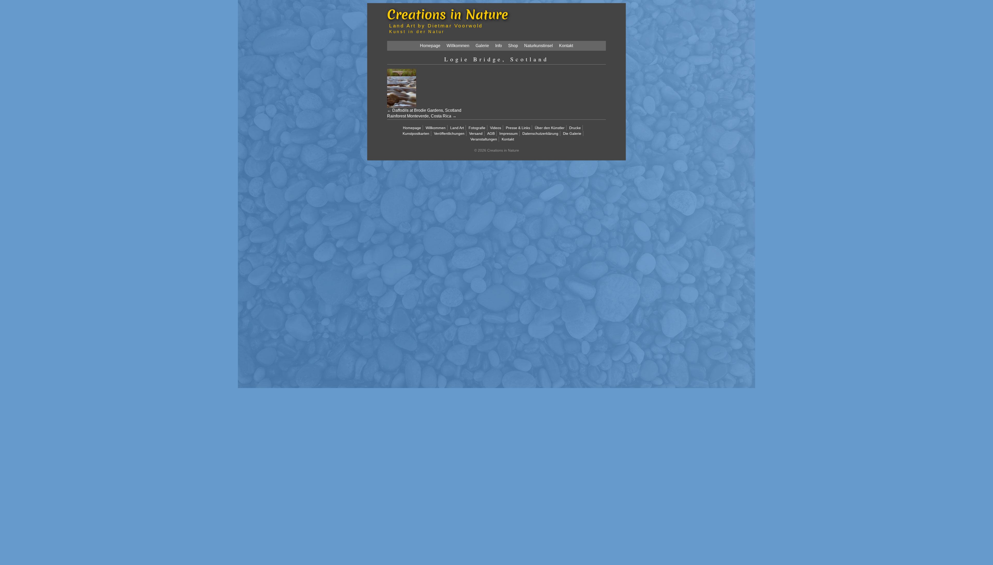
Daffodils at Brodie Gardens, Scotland (426, 110)
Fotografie (477, 128)
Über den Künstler (550, 128)
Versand (476, 133)
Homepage (430, 45)
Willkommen (458, 45)
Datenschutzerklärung (540, 133)
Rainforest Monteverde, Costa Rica (419, 116)
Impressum (508, 133)
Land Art (457, 128)
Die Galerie (572, 133)
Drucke (575, 128)
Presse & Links (518, 128)
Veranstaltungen (483, 139)
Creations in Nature (447, 14)
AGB (491, 133)
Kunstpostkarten (416, 133)
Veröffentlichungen (449, 133)
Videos (495, 128)
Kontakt (566, 45)
